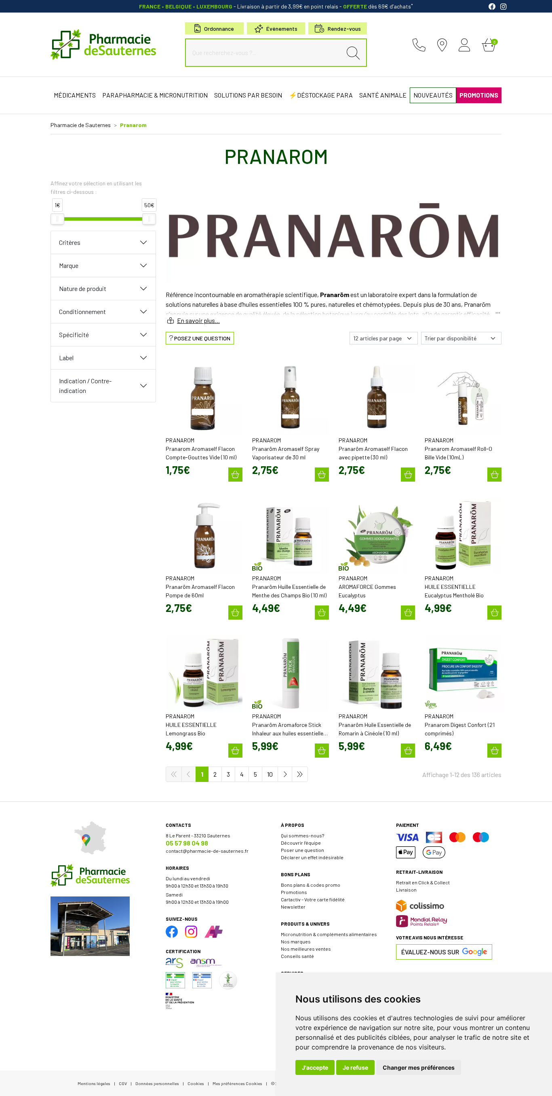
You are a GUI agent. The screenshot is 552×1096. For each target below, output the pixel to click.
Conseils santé (297, 956)
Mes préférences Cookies (237, 1083)
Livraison (406, 889)
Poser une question (302, 850)
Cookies (196, 1083)
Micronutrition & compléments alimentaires (329, 934)
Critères (69, 242)
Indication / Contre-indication (85, 385)
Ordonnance (219, 28)
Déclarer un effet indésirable (312, 857)
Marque (68, 265)
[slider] (57, 219)
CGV (123, 1083)
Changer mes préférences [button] (419, 1067)
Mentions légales (94, 1083)
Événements (281, 28)
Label (66, 357)
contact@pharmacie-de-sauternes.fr (207, 851)
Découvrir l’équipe (301, 842)
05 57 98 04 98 (187, 843)
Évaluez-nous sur (430, 952)
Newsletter (293, 906)
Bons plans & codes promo (310, 885)
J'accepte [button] (315, 1067)
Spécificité (74, 334)
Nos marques (296, 941)
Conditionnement (82, 311)
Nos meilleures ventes (306, 949)
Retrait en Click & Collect (423, 882)
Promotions (294, 892)
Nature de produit (82, 288)
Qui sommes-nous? (302, 835)
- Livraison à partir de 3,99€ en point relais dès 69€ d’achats (276, 6)
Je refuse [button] (355, 1067)
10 (270, 774)
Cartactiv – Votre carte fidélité (313, 899)
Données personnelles (157, 1083)
